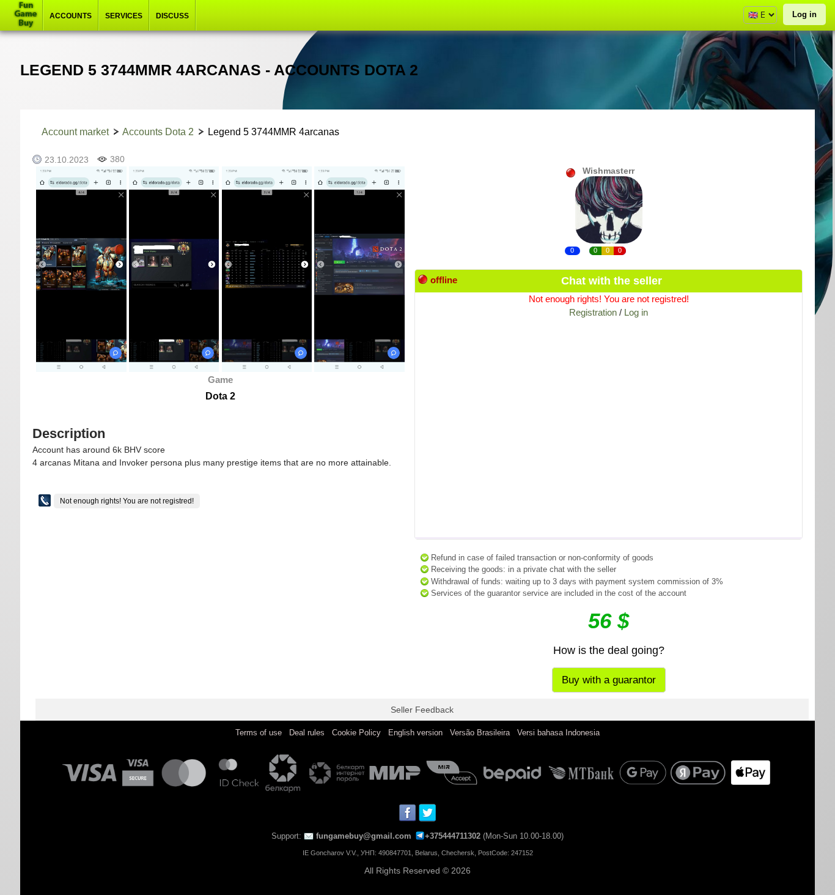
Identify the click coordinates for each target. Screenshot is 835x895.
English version (415, 732)
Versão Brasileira (480, 732)
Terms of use (258, 732)
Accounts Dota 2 (158, 132)
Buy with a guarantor (609, 680)
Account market (75, 132)
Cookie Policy (356, 732)
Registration (593, 312)
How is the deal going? (608, 650)
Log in (804, 14)
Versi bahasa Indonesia (558, 732)
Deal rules (307, 732)
